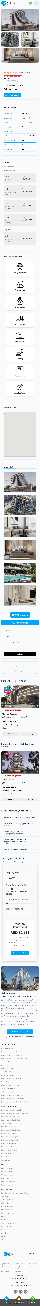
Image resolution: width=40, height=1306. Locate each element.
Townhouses (5, 1269)
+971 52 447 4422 (20, 1285)
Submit (20, 654)
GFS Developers (6, 1160)
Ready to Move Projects (9, 1150)
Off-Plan (18, 1266)
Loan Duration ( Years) (17, 899)
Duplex (24, 127)
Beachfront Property (8, 1168)
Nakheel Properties (8, 1153)
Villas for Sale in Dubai (8, 1127)
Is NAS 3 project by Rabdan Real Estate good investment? (16, 832)
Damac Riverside (7, 1048)
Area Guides (19, 1264)
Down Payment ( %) (16, 885)
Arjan (23, 85)
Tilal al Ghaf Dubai (7, 1072)
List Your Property (7, 1185)
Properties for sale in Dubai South (12, 1098)
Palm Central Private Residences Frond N (15, 1193)
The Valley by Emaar (8, 1088)
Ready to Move (33, 1264)
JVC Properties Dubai (8, 1092)
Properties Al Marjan (8, 1147)
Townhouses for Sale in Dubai (11, 1123)
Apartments (26, 113)
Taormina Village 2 (7, 1223)
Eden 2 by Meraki (7, 1226)
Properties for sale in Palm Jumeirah (13, 1078)
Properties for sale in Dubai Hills (12, 1085)
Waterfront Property (8, 1171)
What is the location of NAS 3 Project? (19, 818)
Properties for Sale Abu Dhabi (11, 1143)
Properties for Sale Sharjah (10, 1140)
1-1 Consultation (20, 672)
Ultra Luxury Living (7, 1175)
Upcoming (31, 1266)
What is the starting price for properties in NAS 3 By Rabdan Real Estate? (18, 841)
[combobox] (7, 642)
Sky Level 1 (5, 1196)
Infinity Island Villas (7, 1213)
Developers (19, 1271)
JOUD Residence (7, 1200)
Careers (30, 1269)
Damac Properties (7, 1157)
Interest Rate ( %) (14, 908)
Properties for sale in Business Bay (13, 1095)
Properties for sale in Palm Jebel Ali (13, 1052)
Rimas (3, 1216)
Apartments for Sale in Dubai (11, 1120)
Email (12, 734)
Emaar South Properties (9, 1075)
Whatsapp (29, 734)
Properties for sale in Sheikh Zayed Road (15, 1113)
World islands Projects (8, 1068)
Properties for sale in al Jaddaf (11, 1110)
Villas (3, 1266)
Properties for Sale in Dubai (10, 1117)
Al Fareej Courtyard (7, 1240)
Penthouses (5, 1271)
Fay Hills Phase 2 (7, 1233)
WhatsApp (20, 666)
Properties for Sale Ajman (10, 1137)
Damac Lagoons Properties (10, 1082)
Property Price (12, 872)
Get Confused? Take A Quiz (19, 1031)
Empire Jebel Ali (7, 1206)
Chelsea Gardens (7, 1210)
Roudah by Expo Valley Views (11, 1230)
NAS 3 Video (21, 615)
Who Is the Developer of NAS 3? (16, 850)
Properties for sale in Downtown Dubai (14, 1058)
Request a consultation (20, 953)
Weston (4, 1220)
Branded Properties (8, 1181)
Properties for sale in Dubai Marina (13, 1055)
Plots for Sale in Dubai (8, 1133)
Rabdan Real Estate (11, 85)
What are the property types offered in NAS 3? (18, 824)
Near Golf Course (7, 1178)
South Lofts (5, 1203)
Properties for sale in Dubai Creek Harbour (15, 1102)
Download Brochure (13, 95)
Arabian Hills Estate (8, 1062)
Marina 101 (5, 1236)
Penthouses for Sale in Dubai (11, 1130)
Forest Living (5, 1065)
